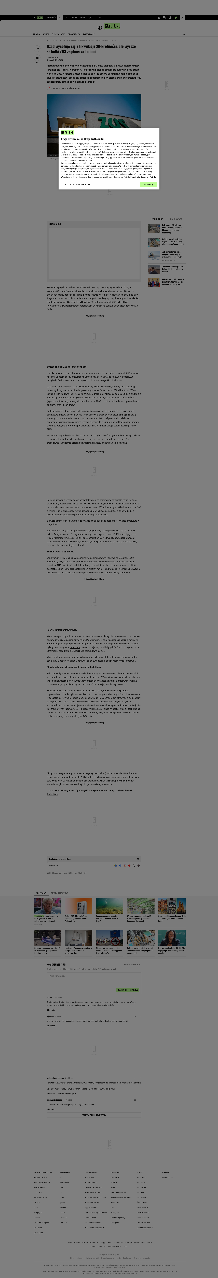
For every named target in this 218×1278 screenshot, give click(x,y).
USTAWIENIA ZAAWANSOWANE (77, 184)
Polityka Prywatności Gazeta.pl (136, 177)
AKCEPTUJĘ (148, 185)
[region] (109, 158)
